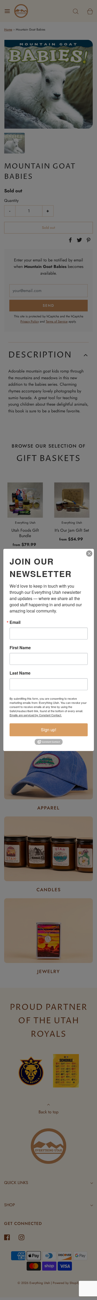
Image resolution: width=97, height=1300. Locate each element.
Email (15, 622)
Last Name (20, 673)
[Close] (89, 553)
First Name (20, 648)
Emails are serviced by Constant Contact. (36, 715)
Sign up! (48, 730)
